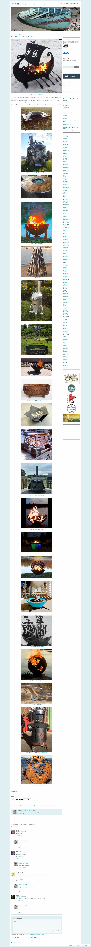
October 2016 (65, 317)
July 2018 (65, 285)
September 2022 (66, 208)
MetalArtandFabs (35, 172)
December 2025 (66, 149)
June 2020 (65, 250)
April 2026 (65, 142)
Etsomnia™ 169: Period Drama (68, 125)
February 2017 (65, 311)
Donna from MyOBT (23, 841)
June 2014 (65, 360)
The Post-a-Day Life (66, 86)
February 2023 (65, 201)
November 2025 (66, 150)
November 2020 (66, 242)
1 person (21, 835)
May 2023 (65, 196)
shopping (52, 805)
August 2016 (65, 320)
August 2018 (65, 284)
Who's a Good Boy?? (67, 117)
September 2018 (66, 282)
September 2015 (66, 337)
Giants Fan (65, 118)
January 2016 (65, 331)
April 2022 (65, 216)
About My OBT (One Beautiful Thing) (71, 3)
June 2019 (65, 268)
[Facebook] (64, 53)
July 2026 (65, 138)
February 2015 (65, 348)
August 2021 (65, 228)
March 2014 (65, 365)
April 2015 (65, 345)
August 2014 (65, 357)
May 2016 (65, 325)
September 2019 (66, 264)
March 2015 (65, 347)
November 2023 (66, 187)
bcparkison (18, 851)
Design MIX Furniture (39, 400)
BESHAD (41, 553)
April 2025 (65, 161)
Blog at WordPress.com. (15, 942)
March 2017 (65, 310)
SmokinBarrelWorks (41, 199)
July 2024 (65, 175)
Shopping (19, 805)
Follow (66, 46)
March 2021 (65, 236)
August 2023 (65, 192)
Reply (17, 837)
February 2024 (65, 182)
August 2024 (65, 173)
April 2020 (65, 253)
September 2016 (66, 319)
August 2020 (65, 247)
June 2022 (65, 213)
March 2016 (65, 328)
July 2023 (65, 193)
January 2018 (65, 294)
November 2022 (66, 205)
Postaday (48, 805)
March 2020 (65, 254)
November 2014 (66, 353)
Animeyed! (65, 115)
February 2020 (65, 256)
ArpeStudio (40, 704)
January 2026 (65, 147)
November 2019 (66, 261)
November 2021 (66, 224)
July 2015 (65, 340)
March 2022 (65, 218)
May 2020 (65, 251)
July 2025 (65, 156)
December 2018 (66, 277)
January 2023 (65, 202)
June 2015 (65, 342)
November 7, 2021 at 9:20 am (21, 852)
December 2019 (66, 259)
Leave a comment (14, 826)
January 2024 (65, 184)
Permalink (56, 805)
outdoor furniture (44, 805)
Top (12, 943)
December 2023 (66, 185)
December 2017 (66, 296)
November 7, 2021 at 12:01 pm (23, 842)
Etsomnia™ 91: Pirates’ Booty (29, 97)
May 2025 (65, 159)
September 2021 (66, 227)
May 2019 (65, 270)
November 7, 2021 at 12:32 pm (21, 873)
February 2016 (65, 330)
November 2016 (66, 316)
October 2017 (65, 299)
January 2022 (65, 221)
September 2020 (66, 245)
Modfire (39, 613)
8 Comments (33, 36)
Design (17, 805)
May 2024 (65, 178)
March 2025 (65, 162)
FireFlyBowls (46, 130)
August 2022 (65, 210)
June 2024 (65, 176)
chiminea (25, 805)
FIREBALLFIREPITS (43, 785)
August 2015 (65, 339)
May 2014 (65, 362)
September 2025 (66, 153)
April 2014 (65, 363)
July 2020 (65, 248)
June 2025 (65, 158)
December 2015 (66, 333)
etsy (28, 805)
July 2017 (65, 304)
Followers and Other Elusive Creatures (70, 84)
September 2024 (66, 172)
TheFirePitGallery (40, 243)
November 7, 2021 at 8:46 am (21, 831)
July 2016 (65, 322)
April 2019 (65, 271)
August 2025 (65, 155)
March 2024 (65, 181)
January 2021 (65, 239)
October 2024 (65, 170)
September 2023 (66, 190)
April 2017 (65, 308)
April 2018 (65, 290)
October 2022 (65, 207)
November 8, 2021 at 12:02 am (23, 885)
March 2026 (65, 144)
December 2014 (66, 351)
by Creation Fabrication (43, 752)
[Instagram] (67, 53)
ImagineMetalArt (40, 94)
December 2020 (66, 241)
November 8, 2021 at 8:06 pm (21, 896)
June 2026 (65, 139)
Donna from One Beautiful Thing (24, 36)
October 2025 (65, 152)
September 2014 (66, 356)
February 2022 (65, 219)
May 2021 (65, 233)
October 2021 (65, 225)
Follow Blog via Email (69, 39)
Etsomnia (65, 100)
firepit (34, 805)
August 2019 (65, 265)
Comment (57, 930)
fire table (31, 805)
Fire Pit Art (37, 529)
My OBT (15, 4)
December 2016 (66, 314)
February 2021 (65, 238)
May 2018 (65, 288)
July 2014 (65, 359)
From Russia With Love (67, 124)
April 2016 (65, 327)
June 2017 (65, 305)
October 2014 (65, 354)
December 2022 (66, 204)
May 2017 (65, 307)
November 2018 (66, 279)
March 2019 (65, 273)
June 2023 (65, 195)
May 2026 (65, 141)
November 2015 (66, 334)
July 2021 (65, 230)
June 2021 (65, 231)
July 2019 (65, 267)
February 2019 (65, 274)
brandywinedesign (41, 495)
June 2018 (65, 287)
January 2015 (65, 350)
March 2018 (65, 291)
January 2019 (65, 276)
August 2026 (65, 136)
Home (61, 3)
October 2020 (65, 244)
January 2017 (65, 313)
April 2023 (65, 198)
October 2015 (65, 336)
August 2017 (65, 302)
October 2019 (65, 262)
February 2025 (65, 164)
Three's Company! (66, 122)
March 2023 (65, 199)
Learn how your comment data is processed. (35, 934)
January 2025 (65, 165)
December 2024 (66, 167)
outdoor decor (37, 805)
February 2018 (65, 293)
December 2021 (66, 222)
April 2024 (65, 179)
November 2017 (66, 297)
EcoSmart (39, 277)
